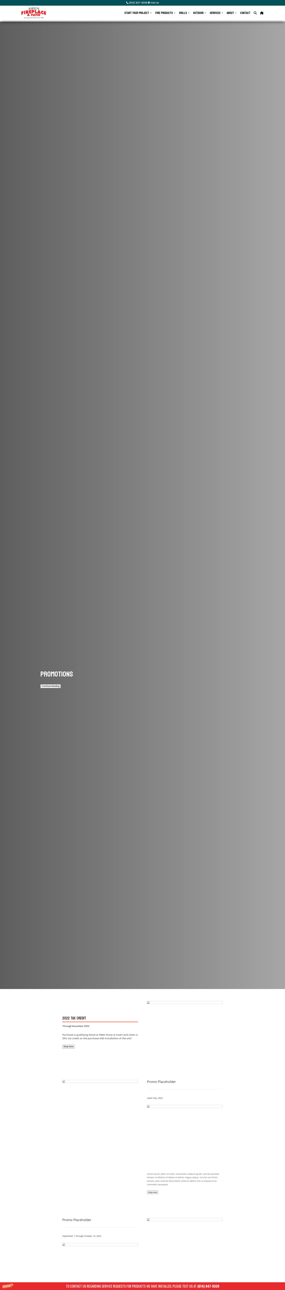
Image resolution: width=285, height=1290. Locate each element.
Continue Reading (51, 686)
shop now (152, 1192)
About (230, 13)
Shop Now (68, 1046)
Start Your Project (136, 13)
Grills (183, 13)
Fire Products (164, 13)
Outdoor (198, 13)
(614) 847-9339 (208, 1286)
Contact (245, 13)
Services (215, 13)
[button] (142, 1286)
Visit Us (154, 2)
